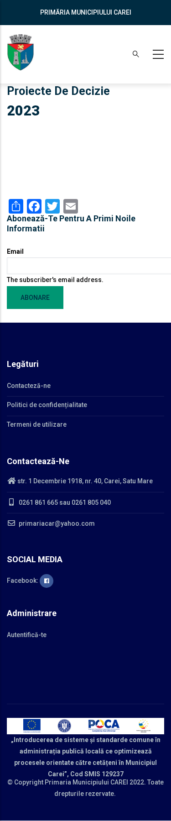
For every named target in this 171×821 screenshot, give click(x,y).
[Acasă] (20, 52)
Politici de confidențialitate (47, 404)
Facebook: (23, 580)
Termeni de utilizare (37, 424)
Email (15, 251)
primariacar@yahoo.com (56, 523)
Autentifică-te (27, 634)
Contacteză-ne (29, 385)
